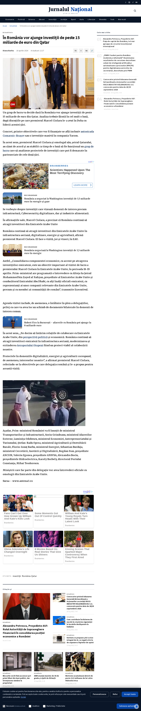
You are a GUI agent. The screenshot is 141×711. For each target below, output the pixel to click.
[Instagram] (129, 2)
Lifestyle (91, 19)
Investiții (53, 19)
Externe (32, 19)
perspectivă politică (35, 337)
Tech (112, 19)
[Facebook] (126, 2)
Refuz (115, 694)
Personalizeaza (99, 694)
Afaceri (42, 19)
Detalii (23, 697)
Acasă (5, 26)
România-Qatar (29, 576)
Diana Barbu (8, 50)
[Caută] (134, 10)
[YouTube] (136, 2)
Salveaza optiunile (127, 706)
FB (75, 51)
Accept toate (130, 694)
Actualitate (13, 26)
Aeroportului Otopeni (30, 345)
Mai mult (122, 19)
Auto (82, 19)
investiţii (17, 576)
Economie (10, 19)
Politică (21, 19)
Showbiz (103, 19)
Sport (73, 19)
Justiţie (63, 19)
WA (86, 51)
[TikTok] (133, 2)
